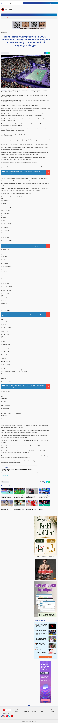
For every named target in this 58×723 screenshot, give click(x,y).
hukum (33, 713)
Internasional (26, 711)
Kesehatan (34, 711)
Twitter (10, 717)
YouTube (13, 717)
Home (4, 3)
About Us (52, 711)
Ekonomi (17, 711)
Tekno (16, 713)
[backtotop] (29, 706)
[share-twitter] (47, 53)
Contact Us (52, 713)
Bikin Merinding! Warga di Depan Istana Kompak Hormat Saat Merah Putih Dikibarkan (41, 645)
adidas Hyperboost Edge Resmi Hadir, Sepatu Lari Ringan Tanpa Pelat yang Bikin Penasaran (41, 651)
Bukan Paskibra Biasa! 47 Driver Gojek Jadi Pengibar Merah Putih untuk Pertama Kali (41, 638)
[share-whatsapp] (49, 53)
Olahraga (4, 475)
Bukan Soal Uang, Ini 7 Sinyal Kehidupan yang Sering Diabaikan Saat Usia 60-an (41, 3)
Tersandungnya (5, 90)
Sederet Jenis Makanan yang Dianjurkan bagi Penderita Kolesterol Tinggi (17, 470)
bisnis (25, 713)
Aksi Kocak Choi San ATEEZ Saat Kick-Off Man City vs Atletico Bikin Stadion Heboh (41, 632)
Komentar (6, 53)
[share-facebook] (45, 53)
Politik (41, 711)
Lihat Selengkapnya (45, 657)
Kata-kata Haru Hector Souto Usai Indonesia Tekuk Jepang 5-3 (24, 246)
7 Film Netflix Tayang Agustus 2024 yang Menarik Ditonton (41, 625)
